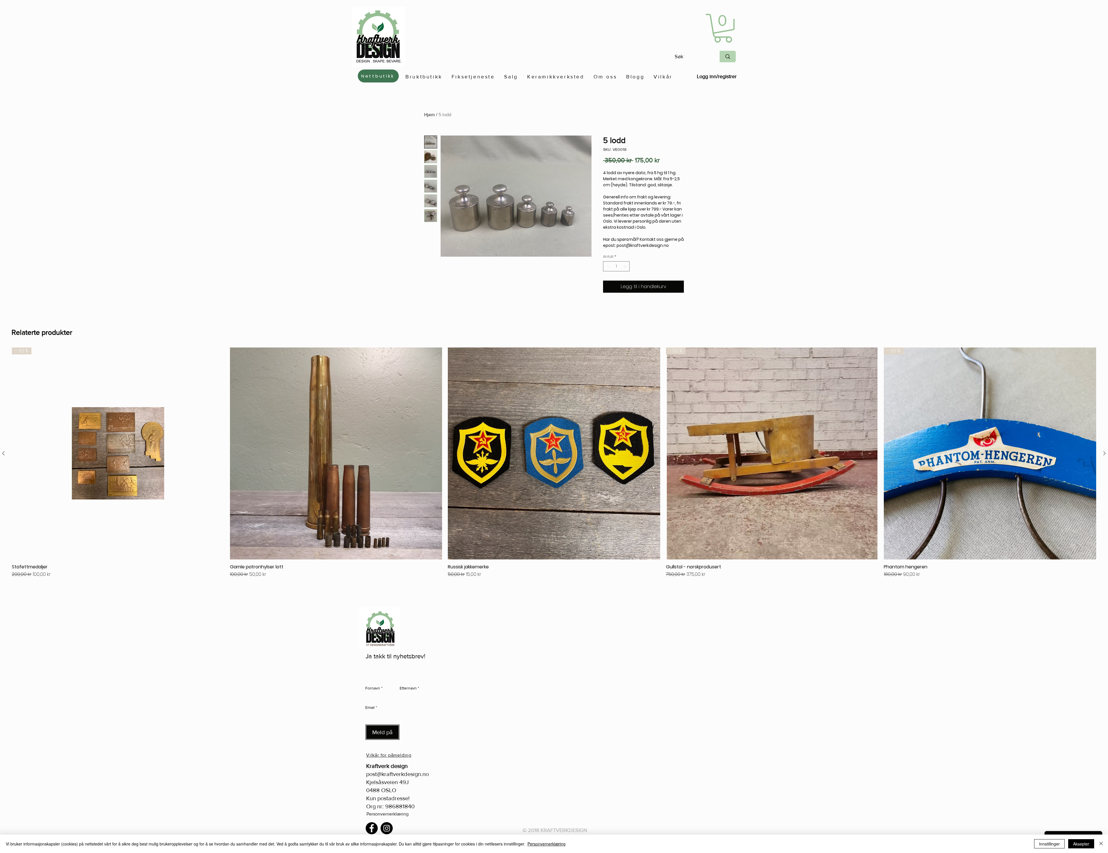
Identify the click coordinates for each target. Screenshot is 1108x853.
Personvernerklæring (387, 813)
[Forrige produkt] (3, 453)
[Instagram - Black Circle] (387, 828)
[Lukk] (1101, 843)
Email (371, 707)
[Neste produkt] (1104, 453)
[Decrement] (607, 266)
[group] (554, 470)
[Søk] (728, 56)
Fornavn (374, 688)
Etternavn (409, 688)
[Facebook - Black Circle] (372, 828)
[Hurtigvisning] (336, 453)
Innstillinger (1049, 844)
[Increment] (625, 266)
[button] (723, 28)
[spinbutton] (616, 266)
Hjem (429, 114)
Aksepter (1081, 844)
